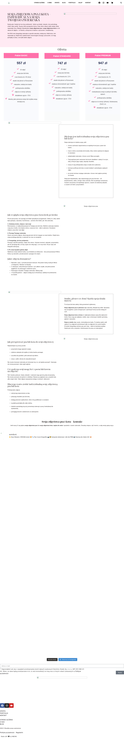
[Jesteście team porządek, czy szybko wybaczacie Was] (118, 477)
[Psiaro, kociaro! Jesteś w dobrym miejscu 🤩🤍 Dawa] (106, 459)
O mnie (49, 2)
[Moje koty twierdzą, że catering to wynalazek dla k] (6, 491)
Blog (64, 2)
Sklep (80, 2)
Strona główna (39, 2)
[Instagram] (103, 3)
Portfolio (72, 2)
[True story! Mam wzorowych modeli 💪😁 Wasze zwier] (43, 455)
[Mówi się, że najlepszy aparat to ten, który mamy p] (18, 485)
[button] (121, 2)
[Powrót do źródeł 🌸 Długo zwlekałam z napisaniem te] (68, 549)
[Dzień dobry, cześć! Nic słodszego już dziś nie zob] (56, 454)
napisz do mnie (58, 425)
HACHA (14, 736)
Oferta (57, 2)
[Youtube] (107, 3)
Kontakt (88, 2)
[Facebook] (99, 3)
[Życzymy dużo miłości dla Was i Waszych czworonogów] (93, 474)
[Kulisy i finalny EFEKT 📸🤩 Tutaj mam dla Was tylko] (81, 489)
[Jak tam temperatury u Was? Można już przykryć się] (31, 454)
